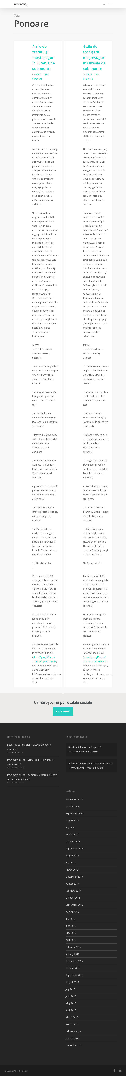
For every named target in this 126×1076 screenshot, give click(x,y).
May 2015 (71, 1003)
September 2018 (74, 848)
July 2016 (70, 918)
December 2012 (74, 1045)
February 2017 (73, 890)
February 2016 (73, 946)
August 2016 (72, 911)
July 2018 (70, 862)
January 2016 (72, 954)
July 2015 (70, 989)
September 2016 (74, 904)
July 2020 (70, 827)
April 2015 (71, 1010)
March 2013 (72, 1024)
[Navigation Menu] (110, 4)
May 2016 (71, 932)
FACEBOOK (63, 711)
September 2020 (74, 813)
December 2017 (74, 876)
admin (38, 74)
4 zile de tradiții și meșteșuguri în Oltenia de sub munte (43, 57)
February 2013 (73, 1031)
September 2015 (74, 975)
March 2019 (72, 834)
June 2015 (71, 996)
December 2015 (74, 961)
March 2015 (72, 1017)
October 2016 (73, 897)
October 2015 (73, 968)
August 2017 (72, 883)
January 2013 (72, 1038)
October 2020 (73, 806)
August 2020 (72, 820)
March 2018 (72, 869)
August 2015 (72, 982)
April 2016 (71, 939)
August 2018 (72, 855)
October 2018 (73, 841)
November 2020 (74, 799)
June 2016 (71, 925)
